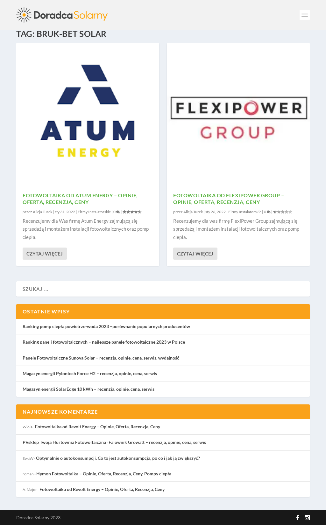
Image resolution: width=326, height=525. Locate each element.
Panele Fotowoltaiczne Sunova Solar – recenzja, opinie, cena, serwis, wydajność (101, 357)
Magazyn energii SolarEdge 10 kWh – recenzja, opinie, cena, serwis (88, 389)
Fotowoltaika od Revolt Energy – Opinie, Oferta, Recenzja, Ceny (97, 426)
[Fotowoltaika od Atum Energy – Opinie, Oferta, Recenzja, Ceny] (87, 114)
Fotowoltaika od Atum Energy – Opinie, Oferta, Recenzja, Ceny (80, 198)
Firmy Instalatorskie (94, 211)
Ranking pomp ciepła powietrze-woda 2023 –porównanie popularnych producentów (106, 326)
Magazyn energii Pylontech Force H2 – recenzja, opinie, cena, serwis (90, 373)
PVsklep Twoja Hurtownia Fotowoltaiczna (64, 442)
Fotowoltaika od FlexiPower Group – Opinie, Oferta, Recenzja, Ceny (228, 198)
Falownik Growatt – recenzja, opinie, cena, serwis (157, 442)
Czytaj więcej (44, 253)
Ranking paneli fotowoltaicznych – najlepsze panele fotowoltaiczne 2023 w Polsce (104, 342)
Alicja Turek (42, 211)
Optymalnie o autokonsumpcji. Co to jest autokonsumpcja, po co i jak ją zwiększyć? (118, 458)
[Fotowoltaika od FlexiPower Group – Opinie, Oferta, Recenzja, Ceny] (238, 114)
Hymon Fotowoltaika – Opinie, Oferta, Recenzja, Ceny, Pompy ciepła (103, 473)
